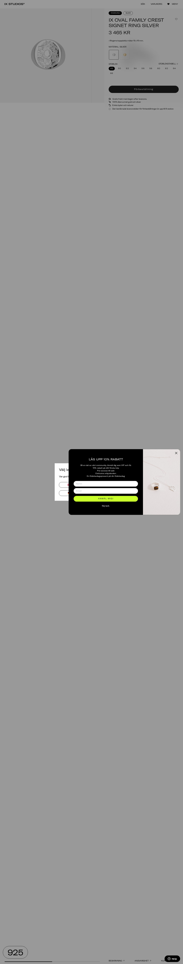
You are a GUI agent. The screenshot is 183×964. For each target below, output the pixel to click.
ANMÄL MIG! (106, 499)
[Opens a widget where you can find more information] (172, 959)
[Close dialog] (176, 452)
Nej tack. (106, 506)
